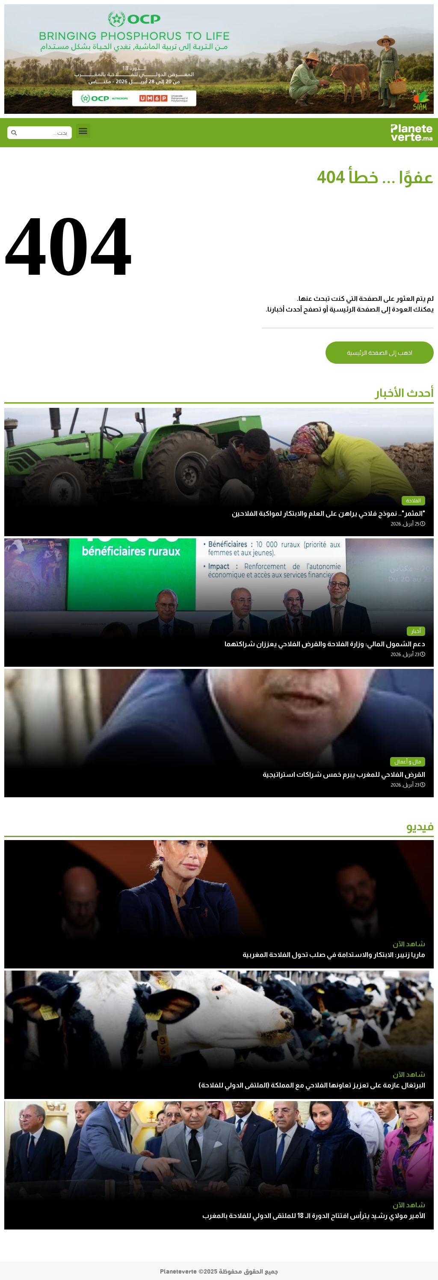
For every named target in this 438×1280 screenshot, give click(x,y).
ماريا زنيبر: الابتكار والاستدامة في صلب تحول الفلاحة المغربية (334, 954)
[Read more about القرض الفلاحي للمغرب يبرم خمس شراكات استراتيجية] (219, 733)
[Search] (14, 133)
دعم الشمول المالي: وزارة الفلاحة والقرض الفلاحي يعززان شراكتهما (325, 643)
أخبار (416, 631)
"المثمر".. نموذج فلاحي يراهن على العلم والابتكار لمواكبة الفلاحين (328, 513)
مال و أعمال (407, 762)
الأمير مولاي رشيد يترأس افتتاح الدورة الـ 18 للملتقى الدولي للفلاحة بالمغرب (313, 1215)
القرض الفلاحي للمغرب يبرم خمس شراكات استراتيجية (344, 774)
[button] (83, 131)
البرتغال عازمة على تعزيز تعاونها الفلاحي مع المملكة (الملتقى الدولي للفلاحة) (311, 1085)
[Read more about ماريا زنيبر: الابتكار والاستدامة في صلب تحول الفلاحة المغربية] (219, 904)
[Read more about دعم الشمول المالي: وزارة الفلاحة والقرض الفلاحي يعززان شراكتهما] (219, 602)
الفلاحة (413, 501)
